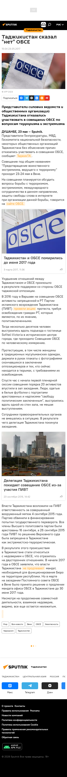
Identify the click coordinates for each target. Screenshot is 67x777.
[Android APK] (12, 747)
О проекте (7, 706)
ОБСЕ (38, 624)
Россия (54, 676)
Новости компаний (12, 715)
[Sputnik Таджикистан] (10, 25)
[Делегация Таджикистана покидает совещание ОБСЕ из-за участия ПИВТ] (33, 454)
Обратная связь (10, 737)
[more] (61, 269)
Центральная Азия (34, 676)
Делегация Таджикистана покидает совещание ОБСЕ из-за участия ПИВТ (32, 485)
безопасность (51, 624)
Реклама (35, 710)
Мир (5, 624)
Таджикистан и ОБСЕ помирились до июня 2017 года (33, 260)
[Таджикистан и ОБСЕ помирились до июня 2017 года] (33, 231)
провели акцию (24, 309)
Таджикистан (24, 630)
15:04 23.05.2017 (11, 48)
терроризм (8, 630)
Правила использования (15, 710)
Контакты (20, 706)
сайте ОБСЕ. (15, 204)
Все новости (17, 624)
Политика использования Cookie (20, 724)
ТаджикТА (24, 156)
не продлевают (33, 568)
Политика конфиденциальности (19, 720)
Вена (29, 624)
